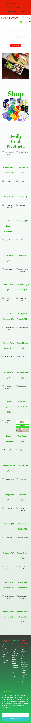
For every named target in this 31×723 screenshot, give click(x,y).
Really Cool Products (15, 11)
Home (9, 3)
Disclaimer (15, 7)
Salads (20, 3)
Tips (15, 3)
